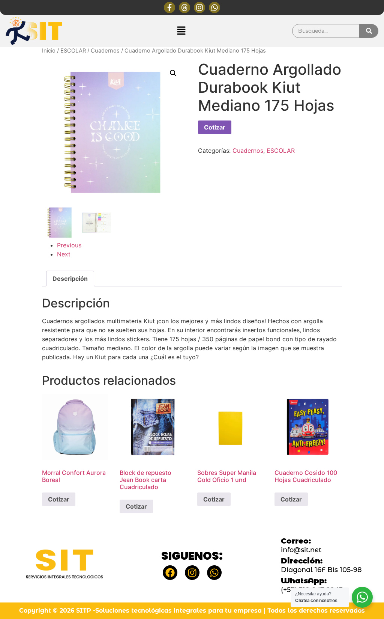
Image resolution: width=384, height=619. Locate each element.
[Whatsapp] (214, 7)
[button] (181, 31)
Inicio (49, 50)
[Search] (369, 31)
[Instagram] (199, 7)
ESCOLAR (73, 50)
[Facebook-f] (169, 7)
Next (63, 254)
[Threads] (184, 7)
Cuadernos (105, 50)
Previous (69, 245)
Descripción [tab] (70, 278)
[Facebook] (170, 572)
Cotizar (214, 127)
